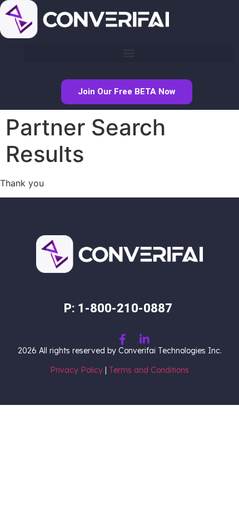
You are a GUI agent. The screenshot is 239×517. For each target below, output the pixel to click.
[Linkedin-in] (144, 339)
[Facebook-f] (122, 339)
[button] (128, 53)
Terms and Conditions (149, 370)
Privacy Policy (76, 370)
